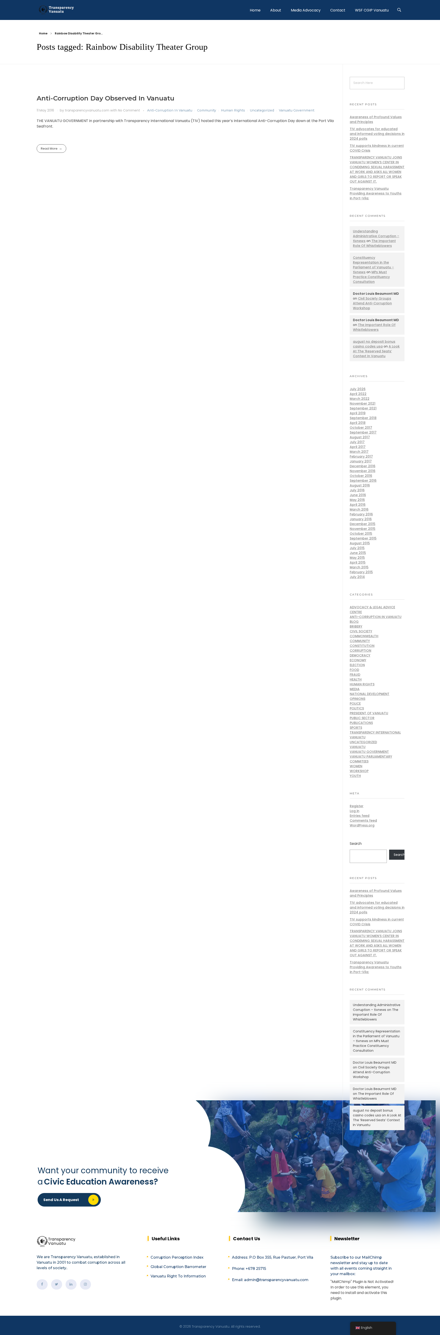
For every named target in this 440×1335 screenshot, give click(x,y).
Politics (357, 708)
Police (355, 703)
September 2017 (363, 432)
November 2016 (362, 471)
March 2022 (359, 398)
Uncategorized (262, 110)
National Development (369, 694)
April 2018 (358, 422)
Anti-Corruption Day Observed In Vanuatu (105, 98)
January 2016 (361, 519)
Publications (361, 722)
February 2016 (361, 514)
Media (355, 689)
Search (356, 843)
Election (357, 665)
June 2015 (358, 553)
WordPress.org (362, 825)
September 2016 (363, 480)
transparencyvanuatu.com (87, 110)
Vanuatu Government (296, 110)
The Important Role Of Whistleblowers (374, 243)
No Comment (129, 110)
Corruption (360, 650)
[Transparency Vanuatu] (56, 9)
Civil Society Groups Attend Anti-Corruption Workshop (372, 303)
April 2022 (358, 394)
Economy (358, 660)
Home (43, 33)
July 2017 (357, 442)
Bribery (356, 626)
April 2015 (358, 562)
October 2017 (361, 427)
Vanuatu (358, 747)
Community (206, 110)
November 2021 (362, 403)
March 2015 (359, 567)
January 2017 (361, 461)
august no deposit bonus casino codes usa (374, 344)
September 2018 (363, 418)
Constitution (362, 645)
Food (354, 670)
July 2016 (357, 490)
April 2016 (358, 504)
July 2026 (358, 389)
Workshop (359, 771)
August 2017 (360, 437)
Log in (354, 811)
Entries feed (359, 815)
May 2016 (357, 500)
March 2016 (359, 509)
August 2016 (360, 485)
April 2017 (358, 447)
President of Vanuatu (369, 713)
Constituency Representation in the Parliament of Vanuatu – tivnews (373, 264)
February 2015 (361, 572)
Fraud (355, 674)
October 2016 (361, 475)
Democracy (360, 655)
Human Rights (233, 110)
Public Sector (362, 718)
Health (356, 679)
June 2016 (358, 495)
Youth (355, 775)
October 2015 (361, 533)
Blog (354, 621)
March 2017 (359, 451)
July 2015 (357, 548)
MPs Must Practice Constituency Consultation (371, 277)
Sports (356, 727)
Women (356, 766)
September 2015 (363, 538)
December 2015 (362, 524)
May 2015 (357, 557)
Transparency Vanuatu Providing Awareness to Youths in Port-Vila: (376, 193)
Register (356, 806)
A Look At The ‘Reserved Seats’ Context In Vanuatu (376, 351)
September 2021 (363, 408)
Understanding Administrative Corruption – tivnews (376, 236)
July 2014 (357, 577)
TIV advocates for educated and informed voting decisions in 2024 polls (377, 134)
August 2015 (360, 543)
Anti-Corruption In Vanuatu (169, 110)
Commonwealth (364, 636)
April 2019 (358, 413)
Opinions (357, 698)
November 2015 (362, 528)
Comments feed (363, 820)
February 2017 (361, 456)
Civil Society (361, 631)
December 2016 (362, 466)
